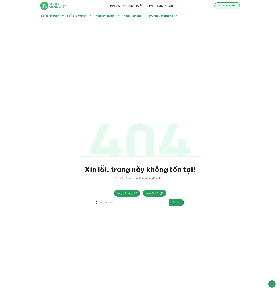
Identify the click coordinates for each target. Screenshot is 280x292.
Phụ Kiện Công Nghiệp (161, 15)
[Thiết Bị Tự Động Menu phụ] (63, 16)
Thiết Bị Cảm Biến (131, 15)
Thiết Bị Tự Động (50, 15)
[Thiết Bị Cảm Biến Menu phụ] (145, 16)
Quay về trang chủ (127, 193)
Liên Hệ (173, 5)
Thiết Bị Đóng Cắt (76, 15)
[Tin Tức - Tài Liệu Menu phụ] (165, 6)
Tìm (178, 202)
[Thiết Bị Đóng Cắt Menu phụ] (90, 16)
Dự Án (139, 5)
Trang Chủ (115, 5)
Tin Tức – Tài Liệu (154, 5)
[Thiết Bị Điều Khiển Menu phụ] (118, 16)
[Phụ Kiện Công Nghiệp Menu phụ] (176, 16)
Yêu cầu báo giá (227, 5)
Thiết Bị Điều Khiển (104, 15)
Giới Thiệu (128, 5)
